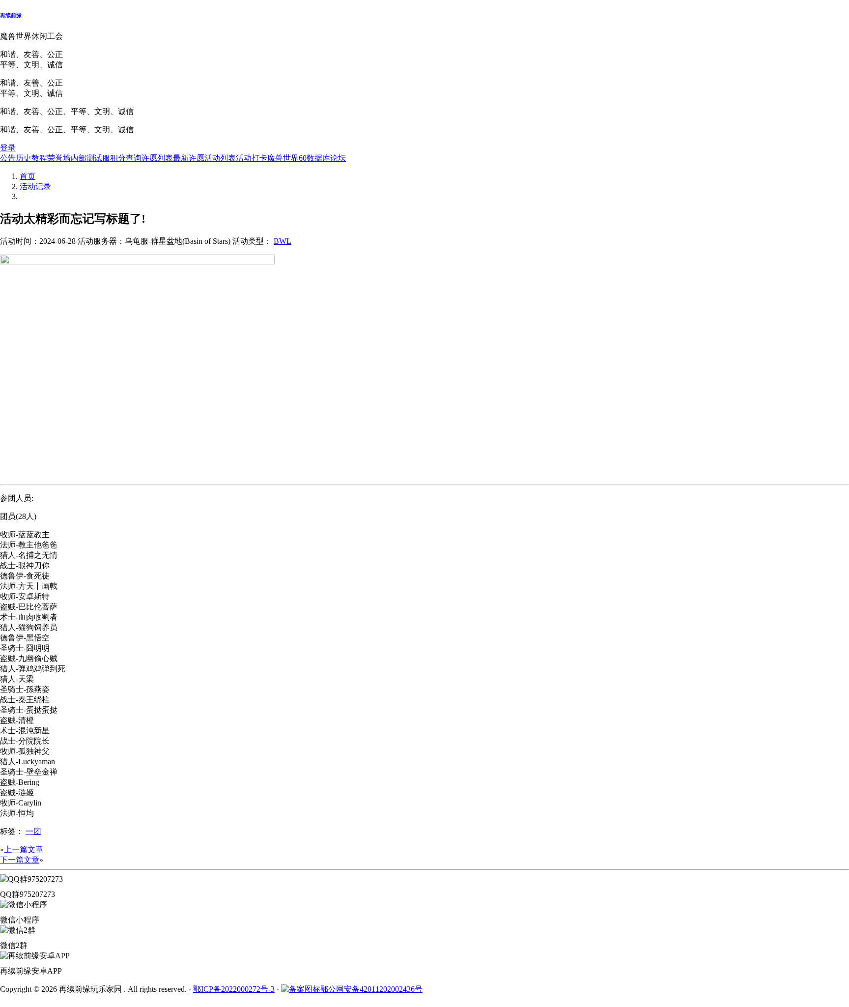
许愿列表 (157, 158)
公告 (8, 158)
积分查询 (126, 158)
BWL (282, 241)
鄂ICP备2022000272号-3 (234, 989)
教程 (39, 158)
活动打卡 (251, 158)
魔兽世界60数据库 (298, 158)
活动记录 (35, 186)
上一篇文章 (23, 849)
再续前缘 (11, 15)
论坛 (338, 158)
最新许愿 (188, 158)
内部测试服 (90, 158)
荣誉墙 (59, 158)
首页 (27, 176)
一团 (33, 831)
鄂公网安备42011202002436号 (371, 989)
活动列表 (220, 158)
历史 (23, 158)
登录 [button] (8, 148)
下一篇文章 (19, 860)
